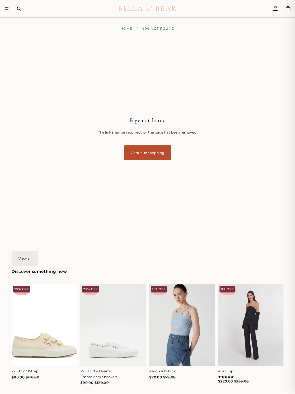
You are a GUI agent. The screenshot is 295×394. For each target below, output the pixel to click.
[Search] (19, 8)
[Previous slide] (18, 325)
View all (24, 258)
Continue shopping (147, 153)
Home (126, 29)
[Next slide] (70, 325)
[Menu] (6, 8)
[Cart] (288, 8)
